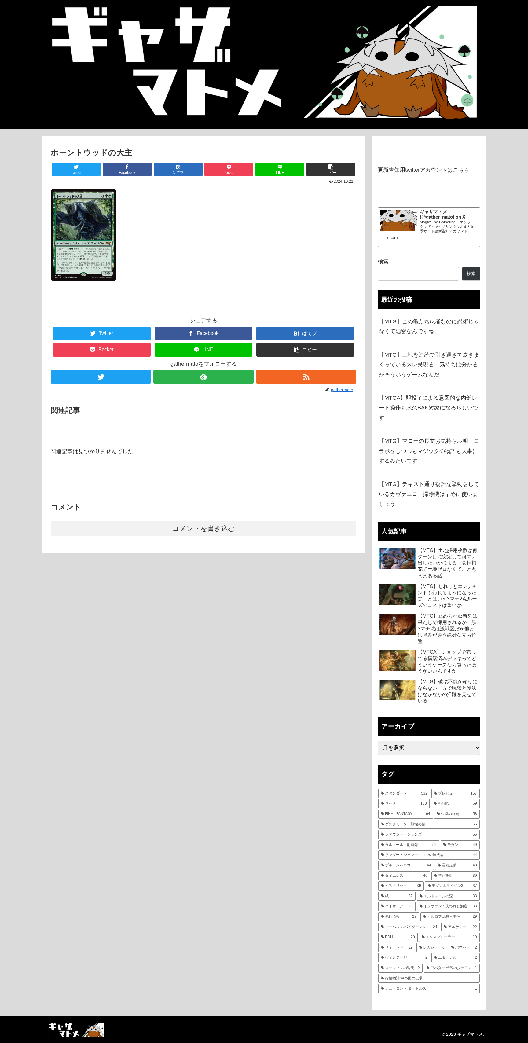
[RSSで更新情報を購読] (306, 377)
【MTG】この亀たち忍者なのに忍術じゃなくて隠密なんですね (429, 326)
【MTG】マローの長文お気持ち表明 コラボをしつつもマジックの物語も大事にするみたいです (429, 451)
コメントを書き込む (203, 528)
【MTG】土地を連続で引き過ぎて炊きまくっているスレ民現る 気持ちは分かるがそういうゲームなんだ (429, 365)
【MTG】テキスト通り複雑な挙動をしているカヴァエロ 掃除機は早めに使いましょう (429, 494)
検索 (383, 262)
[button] (330, 169)
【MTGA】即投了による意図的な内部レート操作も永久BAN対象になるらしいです (428, 408)
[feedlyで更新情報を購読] (203, 377)
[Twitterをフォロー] (101, 377)
